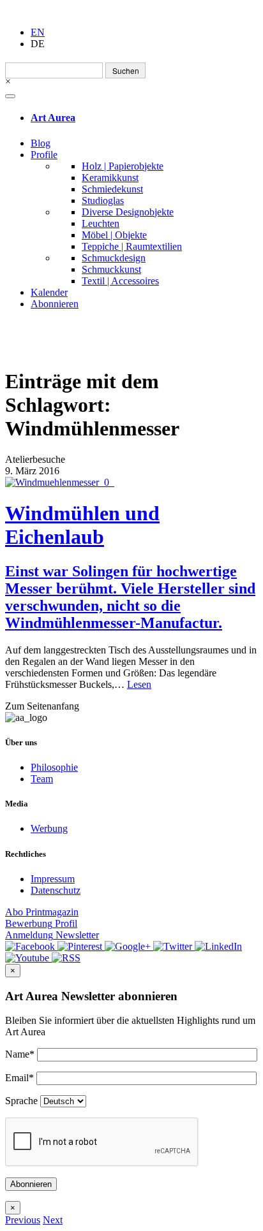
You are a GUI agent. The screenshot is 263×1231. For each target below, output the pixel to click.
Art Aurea (53, 117)
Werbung (49, 828)
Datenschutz (55, 890)
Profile (44, 154)
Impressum (53, 878)
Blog (40, 143)
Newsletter (52, 934)
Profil (41, 923)
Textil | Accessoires (120, 280)
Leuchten (100, 223)
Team (42, 778)
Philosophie (54, 767)
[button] (22, 1219)
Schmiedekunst (112, 189)
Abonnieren (55, 303)
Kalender (49, 292)
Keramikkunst (110, 177)
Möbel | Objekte (114, 234)
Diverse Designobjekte (128, 212)
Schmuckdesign (114, 257)
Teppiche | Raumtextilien (132, 246)
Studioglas (103, 200)
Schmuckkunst (111, 269)
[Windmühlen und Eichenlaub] (131, 482)
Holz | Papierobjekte (122, 166)
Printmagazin (42, 912)
